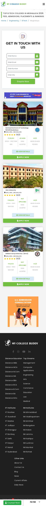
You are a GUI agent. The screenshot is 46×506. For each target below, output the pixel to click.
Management (29, 363)
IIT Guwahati (10, 416)
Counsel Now (13, 502)
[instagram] (18, 351)
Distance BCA (11, 385)
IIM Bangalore (29, 425)
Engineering (14, 21)
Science (26, 383)
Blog (16, 471)
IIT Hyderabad (11, 452)
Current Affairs (20, 480)
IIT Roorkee (9, 412)
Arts (25, 379)
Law (24, 397)
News (16, 476)
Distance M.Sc (11, 398)
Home (3, 21)
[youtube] (23, 351)
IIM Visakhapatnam (31, 416)
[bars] (44, 5)
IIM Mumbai (28, 447)
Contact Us (19, 467)
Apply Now (23, 157)
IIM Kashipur (28, 438)
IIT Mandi (9, 447)
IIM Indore (27, 430)
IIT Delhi (8, 438)
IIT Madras (9, 421)
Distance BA (10, 393)
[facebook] (13, 351)
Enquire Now (23, 81)
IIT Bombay (10, 434)
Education (27, 392)
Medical (26, 401)
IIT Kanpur (9, 443)
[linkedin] (29, 351)
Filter (33, 502)
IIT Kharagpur (10, 430)
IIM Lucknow (28, 443)
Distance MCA (11, 367)
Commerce (28, 388)
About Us (18, 463)
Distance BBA (10, 380)
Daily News (18, 485)
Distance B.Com (12, 389)
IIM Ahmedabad (30, 412)
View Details (24, 151)
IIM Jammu (28, 434)
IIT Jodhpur (10, 425)
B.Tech (24, 21)
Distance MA (10, 376)
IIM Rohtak (27, 452)
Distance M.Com (12, 371)
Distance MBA (11, 363)
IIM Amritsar (28, 421)
